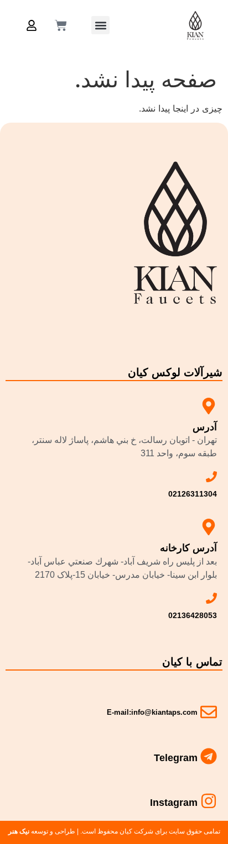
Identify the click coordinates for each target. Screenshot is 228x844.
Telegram (176, 757)
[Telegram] (208, 756)
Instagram (174, 802)
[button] (100, 25)
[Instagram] (208, 801)
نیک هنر (18, 831)
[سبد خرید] (61, 25)
